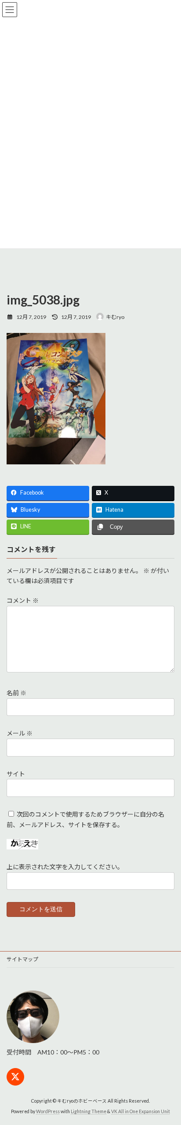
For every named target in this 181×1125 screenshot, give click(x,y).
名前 (16, 693)
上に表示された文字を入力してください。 (65, 866)
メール (20, 733)
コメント (23, 601)
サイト (16, 774)
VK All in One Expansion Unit (140, 1111)
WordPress (48, 1111)
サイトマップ (22, 959)
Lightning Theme (88, 1111)
